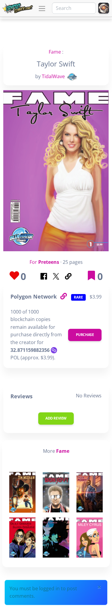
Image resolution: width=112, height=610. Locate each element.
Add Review (56, 418)
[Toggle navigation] (42, 8)
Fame (55, 52)
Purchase (85, 334)
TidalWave (53, 76)
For (44, 262)
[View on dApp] (63, 296)
